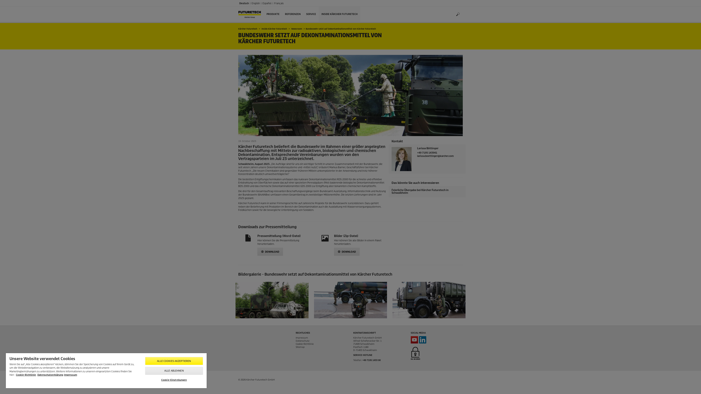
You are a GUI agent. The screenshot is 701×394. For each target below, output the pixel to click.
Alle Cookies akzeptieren (174, 361)
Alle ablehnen (174, 370)
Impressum (70, 374)
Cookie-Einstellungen (174, 380)
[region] (106, 370)
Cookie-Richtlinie (26, 374)
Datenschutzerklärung (50, 374)
